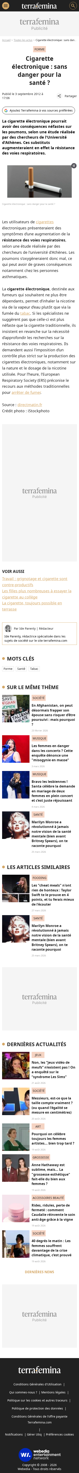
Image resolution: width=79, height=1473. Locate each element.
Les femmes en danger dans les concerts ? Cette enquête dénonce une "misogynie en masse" (52, 752)
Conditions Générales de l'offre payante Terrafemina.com (39, 1419)
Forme (8, 669)
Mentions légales (53, 1392)
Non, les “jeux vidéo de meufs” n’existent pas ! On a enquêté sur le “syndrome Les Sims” (53, 1069)
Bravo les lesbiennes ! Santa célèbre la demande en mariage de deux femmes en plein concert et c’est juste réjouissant (53, 791)
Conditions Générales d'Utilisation (37, 1384)
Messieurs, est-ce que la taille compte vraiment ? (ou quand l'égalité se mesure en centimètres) (52, 1105)
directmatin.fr (29, 404)
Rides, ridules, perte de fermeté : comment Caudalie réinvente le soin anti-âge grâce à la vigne (53, 1212)
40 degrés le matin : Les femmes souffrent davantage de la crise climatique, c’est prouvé (51, 1248)
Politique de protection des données (37, 1408)
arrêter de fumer (26, 392)
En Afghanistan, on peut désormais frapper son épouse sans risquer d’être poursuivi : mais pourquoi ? (53, 715)
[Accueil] (39, 6)
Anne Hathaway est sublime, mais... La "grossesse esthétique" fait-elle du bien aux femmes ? (51, 1174)
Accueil (6, 40)
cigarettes (45, 221)
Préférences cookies (60, 1434)
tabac (25, 313)
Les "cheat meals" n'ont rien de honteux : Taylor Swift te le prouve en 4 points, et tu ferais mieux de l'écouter (53, 895)
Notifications (14, 1434)
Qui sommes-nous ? (23, 1392)
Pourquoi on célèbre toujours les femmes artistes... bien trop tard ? (53, 1139)
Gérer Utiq (34, 1434)
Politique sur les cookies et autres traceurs (37, 1400)
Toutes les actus (23, 40)
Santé (21, 669)
